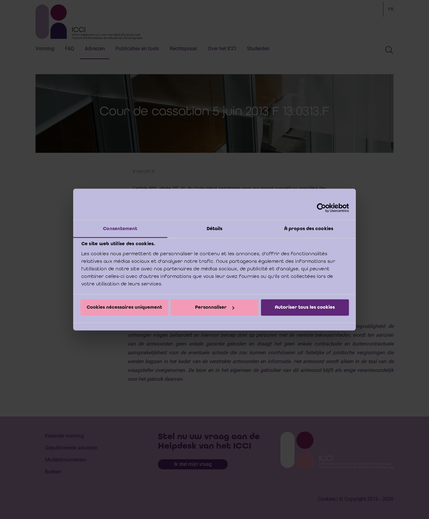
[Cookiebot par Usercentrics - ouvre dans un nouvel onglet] (321, 208)
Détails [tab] (215, 228)
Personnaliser (211, 307)
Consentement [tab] (120, 228)
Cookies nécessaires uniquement (124, 307)
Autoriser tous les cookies (305, 307)
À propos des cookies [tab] (308, 228)
